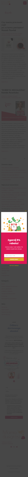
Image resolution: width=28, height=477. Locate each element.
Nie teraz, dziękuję (14, 265)
